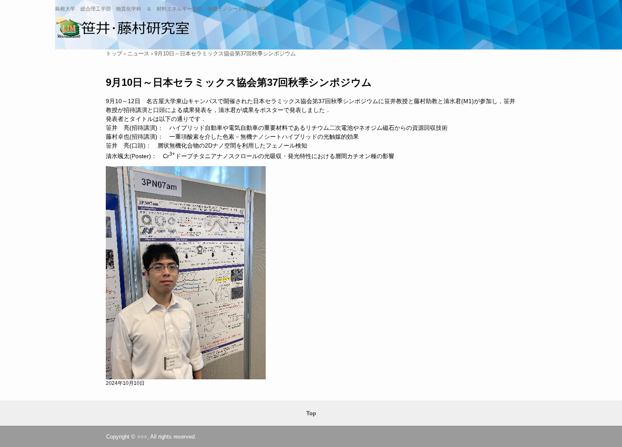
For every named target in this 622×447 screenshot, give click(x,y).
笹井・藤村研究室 (130, 29)
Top (311, 413)
